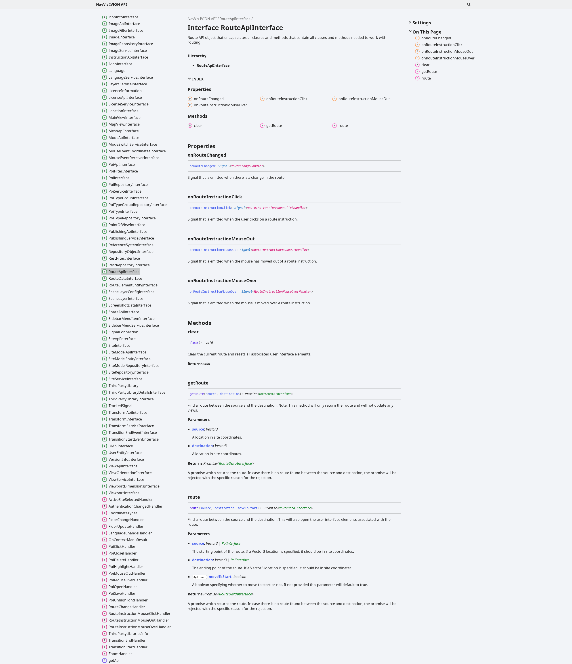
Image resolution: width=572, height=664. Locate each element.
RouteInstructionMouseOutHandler (280, 250)
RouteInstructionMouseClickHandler (276, 208)
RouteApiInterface (235, 18)
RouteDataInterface (275, 394)
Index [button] (197, 79)
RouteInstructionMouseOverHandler (282, 291)
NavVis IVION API (111, 4)
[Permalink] (230, 155)
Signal (223, 166)
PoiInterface (231, 543)
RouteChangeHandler (247, 166)
